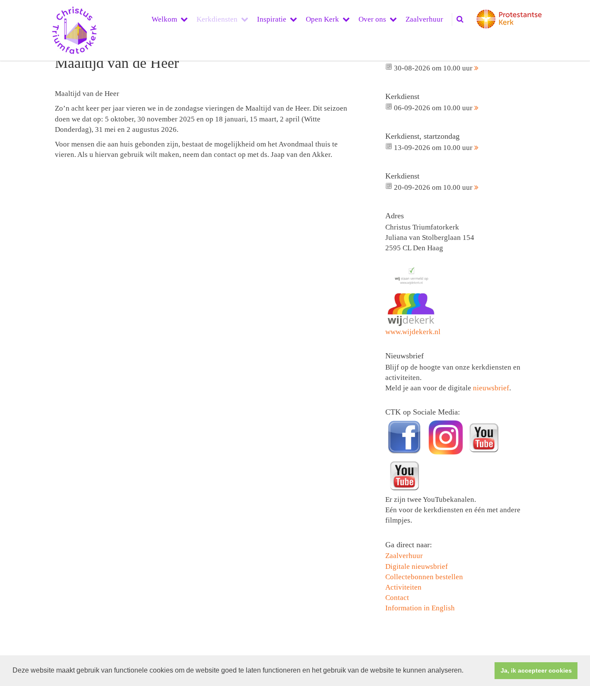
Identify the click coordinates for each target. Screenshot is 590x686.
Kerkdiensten (217, 19)
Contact (397, 597)
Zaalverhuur (424, 19)
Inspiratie (271, 19)
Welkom (164, 19)
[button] (466, 671)
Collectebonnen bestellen (424, 577)
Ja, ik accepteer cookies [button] (536, 670)
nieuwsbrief (491, 388)
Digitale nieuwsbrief (416, 566)
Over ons (372, 19)
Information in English (420, 608)
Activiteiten (403, 587)
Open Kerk (322, 19)
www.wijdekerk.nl (413, 332)
